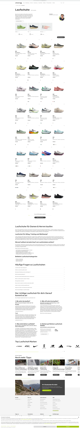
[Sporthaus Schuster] (18, 3)
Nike (35, 239)
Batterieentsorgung (43, 408)
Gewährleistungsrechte (56, 408)
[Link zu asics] (27, 346)
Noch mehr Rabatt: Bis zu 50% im (38, 0)
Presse (29, 407)
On (32, 239)
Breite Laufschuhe (19, 260)
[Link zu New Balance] (52, 346)
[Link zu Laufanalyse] (60, 329)
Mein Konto (42, 400)
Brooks (28, 239)
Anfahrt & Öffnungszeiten (57, 400)
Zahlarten (54, 405)
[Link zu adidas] (61, 346)
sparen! (45, 0)
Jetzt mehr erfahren (19, 21)
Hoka (30, 239)
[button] (62, 351)
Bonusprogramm (42, 399)
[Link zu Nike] (36, 346)
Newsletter (29, 405)
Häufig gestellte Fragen (56, 399)
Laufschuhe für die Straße (19, 311)
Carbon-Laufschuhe (19, 259)
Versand (54, 402)
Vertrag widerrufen (56, 410)
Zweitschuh (49, 313)
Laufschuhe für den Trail (18, 320)
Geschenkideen (42, 407)
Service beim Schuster (43, 402)
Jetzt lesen (18, 374)
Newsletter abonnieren (46, 390)
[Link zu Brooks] (19, 346)
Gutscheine (42, 405)
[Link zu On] (44, 346)
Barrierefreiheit (55, 407)
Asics (25, 239)
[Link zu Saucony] (69, 346)
